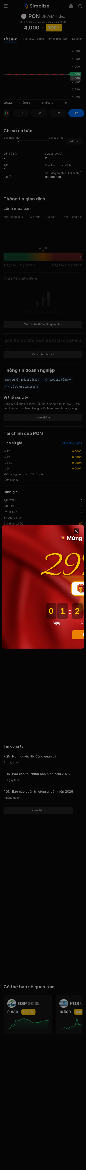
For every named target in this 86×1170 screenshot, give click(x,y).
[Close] (76, 531)
